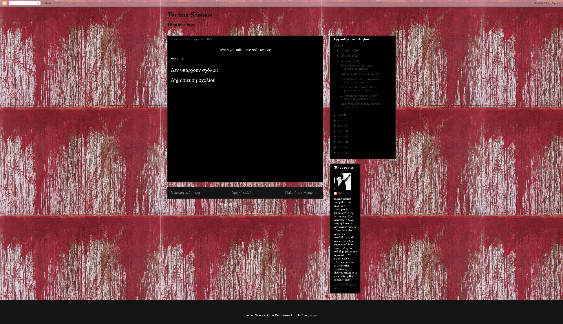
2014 (341, 147)
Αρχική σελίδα (243, 192)
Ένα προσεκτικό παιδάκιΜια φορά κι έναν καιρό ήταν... (358, 89)
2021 (341, 46)
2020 (341, 115)
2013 (341, 153)
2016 (341, 137)
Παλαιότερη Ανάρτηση (302, 192)
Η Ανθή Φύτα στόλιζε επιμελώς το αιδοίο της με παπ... (360, 80)
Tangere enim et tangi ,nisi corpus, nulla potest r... (360, 105)
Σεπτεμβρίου (348, 61)
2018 (341, 126)
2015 (341, 142)
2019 (341, 120)
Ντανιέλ (343, 193)
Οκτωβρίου (348, 56)
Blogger (312, 315)
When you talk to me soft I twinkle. (360, 74)
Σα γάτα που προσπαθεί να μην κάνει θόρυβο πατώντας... (358, 97)
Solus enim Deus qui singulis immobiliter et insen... (357, 67)
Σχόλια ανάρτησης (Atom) (254, 204)
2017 (341, 131)
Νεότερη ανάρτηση (185, 192)
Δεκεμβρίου (348, 50)
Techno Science (189, 15)
